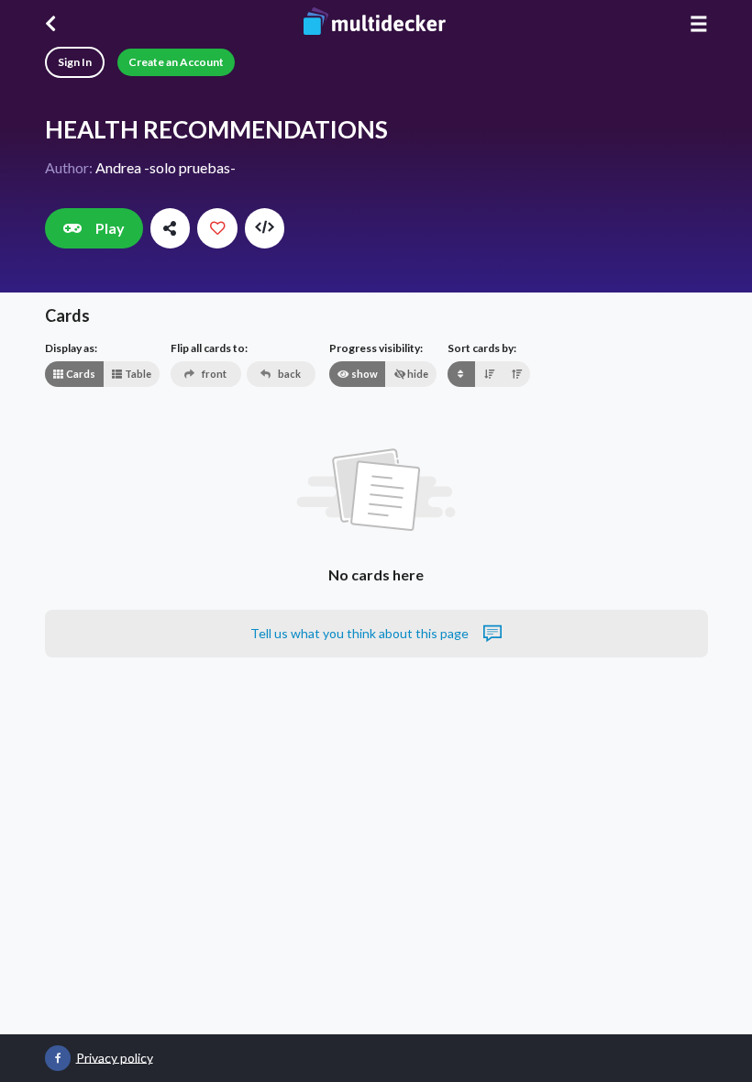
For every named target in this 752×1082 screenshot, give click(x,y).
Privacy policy (114, 1057)
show (363, 374)
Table (137, 374)
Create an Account (176, 62)
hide (416, 374)
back (288, 374)
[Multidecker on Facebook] (58, 1058)
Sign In (75, 62)
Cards (79, 374)
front (213, 374)
